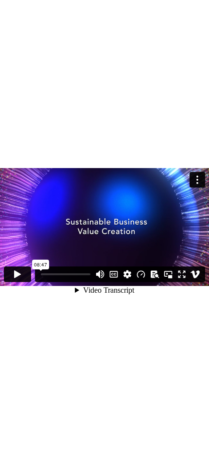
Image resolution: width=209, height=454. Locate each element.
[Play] (17, 274)
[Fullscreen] (182, 274)
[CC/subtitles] (114, 274)
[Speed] (141, 274)
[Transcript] (154, 274)
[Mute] (100, 274)
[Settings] (127, 274)
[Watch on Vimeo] (195, 274)
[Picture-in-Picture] (168, 274)
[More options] (197, 180)
